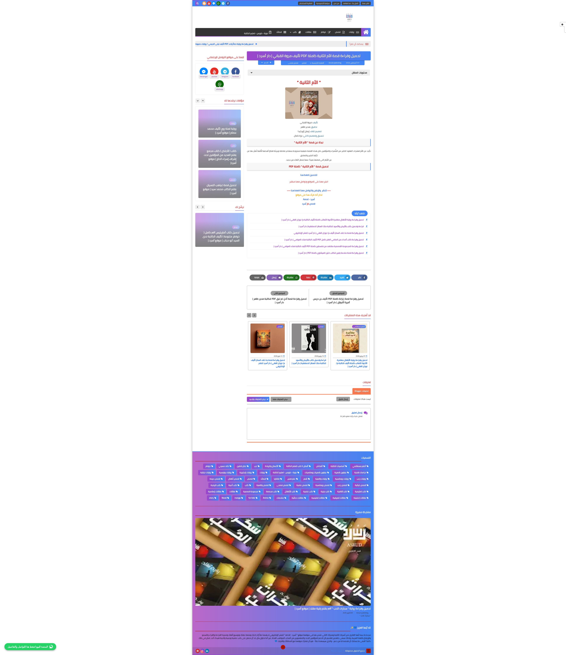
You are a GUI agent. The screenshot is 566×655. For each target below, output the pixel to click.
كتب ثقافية (342, 491)
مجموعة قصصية (250, 491)
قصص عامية (301, 485)
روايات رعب (361, 479)
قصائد (279, 32)
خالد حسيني (224, 466)
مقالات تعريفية (339, 498)
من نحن (336, 3)
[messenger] (214, 3)
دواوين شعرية (340, 472)
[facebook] (228, 3)
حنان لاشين (241, 466)
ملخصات (280, 498)
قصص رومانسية (322, 485)
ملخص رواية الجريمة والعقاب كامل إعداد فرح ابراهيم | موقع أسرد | (220, 189)
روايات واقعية (321, 479)
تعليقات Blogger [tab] (361, 391)
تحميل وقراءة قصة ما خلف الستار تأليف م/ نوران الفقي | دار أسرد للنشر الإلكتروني (329, 233)
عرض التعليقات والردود (257, 399)
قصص (338, 32)
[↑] (283, 647)
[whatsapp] (218, 3)
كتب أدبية (232, 485)
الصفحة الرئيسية (318, 62)
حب (255, 466)
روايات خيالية (205, 472)
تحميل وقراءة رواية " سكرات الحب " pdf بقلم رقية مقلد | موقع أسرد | (333, 608)
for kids (252, 498)
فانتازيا (276, 479)
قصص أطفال (233, 479)
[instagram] (202, 651)
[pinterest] (198, 651)
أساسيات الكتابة (337, 466)
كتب (295, 32)
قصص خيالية (360, 485)
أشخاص (319, 466)
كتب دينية (325, 491)
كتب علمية (308, 491)
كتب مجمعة (271, 491)
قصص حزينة (215, 479)
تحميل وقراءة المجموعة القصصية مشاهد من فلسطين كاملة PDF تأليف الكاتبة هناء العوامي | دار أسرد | (319, 246)
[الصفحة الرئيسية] (366, 32)
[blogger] (204, 3)
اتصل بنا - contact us (350, 3)
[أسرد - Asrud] (349, 17)
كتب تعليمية (360, 491)
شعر (305, 479)
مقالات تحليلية (360, 498)
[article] (279, 297)
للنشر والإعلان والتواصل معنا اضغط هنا (309, 190)
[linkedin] (207, 651)
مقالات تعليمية (318, 498)
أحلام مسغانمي (359, 466)
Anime (266, 498)
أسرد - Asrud (309, 199)
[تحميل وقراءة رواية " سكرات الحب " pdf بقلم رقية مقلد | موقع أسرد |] (283, 562)
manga (238, 498)
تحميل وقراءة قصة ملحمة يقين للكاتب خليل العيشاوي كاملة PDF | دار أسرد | (331, 253)
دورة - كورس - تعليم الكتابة (256, 33)
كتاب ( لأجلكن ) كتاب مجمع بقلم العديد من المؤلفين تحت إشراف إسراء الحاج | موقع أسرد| (220, 126)
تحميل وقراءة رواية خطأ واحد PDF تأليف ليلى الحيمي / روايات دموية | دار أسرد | (265, 44)
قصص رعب (342, 485)
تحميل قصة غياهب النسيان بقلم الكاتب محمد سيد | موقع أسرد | (219, 158)
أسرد (304, 204)
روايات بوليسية (225, 472)
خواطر (323, 32)
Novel (224, 498)
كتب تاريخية (216, 485)
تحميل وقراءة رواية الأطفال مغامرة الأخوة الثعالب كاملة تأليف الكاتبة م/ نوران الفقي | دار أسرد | (323, 220)
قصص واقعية (262, 485)
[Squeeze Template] (368, 651)
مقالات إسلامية (214, 491)
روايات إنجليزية (246, 472)
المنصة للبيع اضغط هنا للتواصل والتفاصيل (28, 645)
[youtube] (209, 3)
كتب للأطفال (290, 491)
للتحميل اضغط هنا (308, 175)
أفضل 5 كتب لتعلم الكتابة (297, 466)
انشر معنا (365, 3)
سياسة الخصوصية (323, 3)
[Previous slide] (203, 101)
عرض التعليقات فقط (280, 399)
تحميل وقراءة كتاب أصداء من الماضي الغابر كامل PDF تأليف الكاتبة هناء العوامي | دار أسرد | (324, 240)
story (211, 498)
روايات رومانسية (342, 479)
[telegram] (223, 3)
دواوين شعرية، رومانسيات (315, 472)
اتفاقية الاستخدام (306, 3)
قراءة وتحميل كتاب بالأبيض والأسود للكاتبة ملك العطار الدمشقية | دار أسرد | (331, 226)
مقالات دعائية (297, 498)
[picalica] (212, 651)
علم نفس (291, 479)
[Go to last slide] (254, 315)
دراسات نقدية (360, 472)
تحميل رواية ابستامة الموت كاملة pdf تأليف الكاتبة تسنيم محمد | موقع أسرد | (221, 236)
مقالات (308, 32)
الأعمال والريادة (271, 466)
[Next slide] (249, 315)
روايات (352, 32)
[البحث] (197, 3)
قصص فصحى (293, 62)
